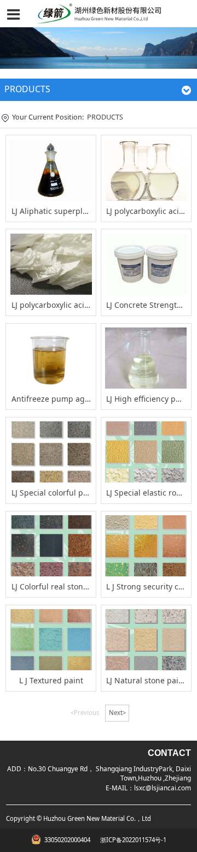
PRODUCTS (105, 117)
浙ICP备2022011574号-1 (132, 840)
